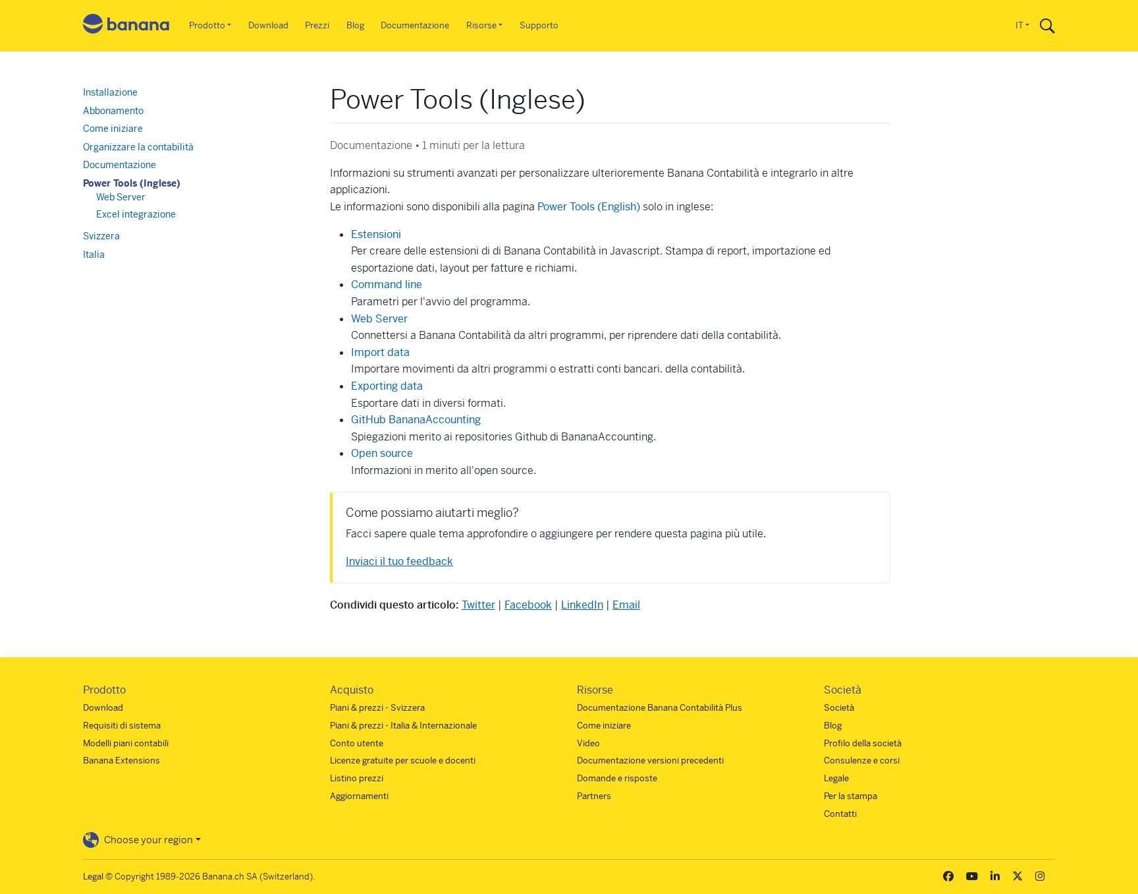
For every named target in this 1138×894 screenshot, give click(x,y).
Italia (94, 254)
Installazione (110, 92)
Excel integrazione (136, 214)
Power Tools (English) (588, 207)
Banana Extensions (121, 760)
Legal (93, 876)
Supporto (539, 25)
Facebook (528, 605)
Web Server (379, 319)
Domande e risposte (617, 778)
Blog (355, 25)
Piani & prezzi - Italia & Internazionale (403, 725)
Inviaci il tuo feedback (399, 561)
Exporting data (388, 386)
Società (839, 707)
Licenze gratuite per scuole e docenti (402, 760)
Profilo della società (863, 743)
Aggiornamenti (359, 796)
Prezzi (317, 25)
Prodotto (207, 25)
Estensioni (376, 234)
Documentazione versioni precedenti (650, 760)
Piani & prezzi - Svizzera (377, 707)
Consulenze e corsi (862, 760)
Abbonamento (113, 111)
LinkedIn (582, 605)
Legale (836, 778)
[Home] (126, 26)
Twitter (478, 605)
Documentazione (415, 25)
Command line (386, 284)
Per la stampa (850, 796)
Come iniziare (113, 128)
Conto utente (356, 743)
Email (626, 605)
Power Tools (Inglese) (131, 183)
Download (268, 25)
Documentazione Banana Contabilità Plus (659, 707)
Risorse (481, 25)
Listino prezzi (356, 778)
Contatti (840, 814)
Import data (380, 352)
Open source (382, 453)
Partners (594, 796)
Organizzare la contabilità (138, 147)
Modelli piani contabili (126, 743)
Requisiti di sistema (122, 725)
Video (588, 743)
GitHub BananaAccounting (416, 420)
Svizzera (101, 236)
